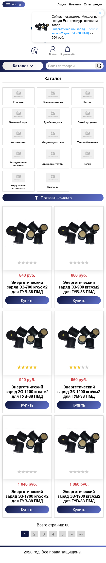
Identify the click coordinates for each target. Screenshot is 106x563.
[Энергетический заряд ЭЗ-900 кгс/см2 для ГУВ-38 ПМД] (79, 233)
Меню (16, 4)
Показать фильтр (56, 198)
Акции (61, 4)
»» (81, 534)
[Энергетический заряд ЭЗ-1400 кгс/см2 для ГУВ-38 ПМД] (79, 338)
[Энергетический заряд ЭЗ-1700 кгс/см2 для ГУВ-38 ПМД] (27, 442)
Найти (99, 65)
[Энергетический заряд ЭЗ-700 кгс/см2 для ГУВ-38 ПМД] (27, 233)
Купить (27, 300)
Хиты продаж (93, 4)
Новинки (75, 4)
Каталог (20, 66)
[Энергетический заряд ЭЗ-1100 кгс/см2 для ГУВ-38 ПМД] (27, 338)
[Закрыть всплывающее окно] (100, 13)
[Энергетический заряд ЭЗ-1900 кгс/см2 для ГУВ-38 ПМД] (79, 442)
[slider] (27, 262)
